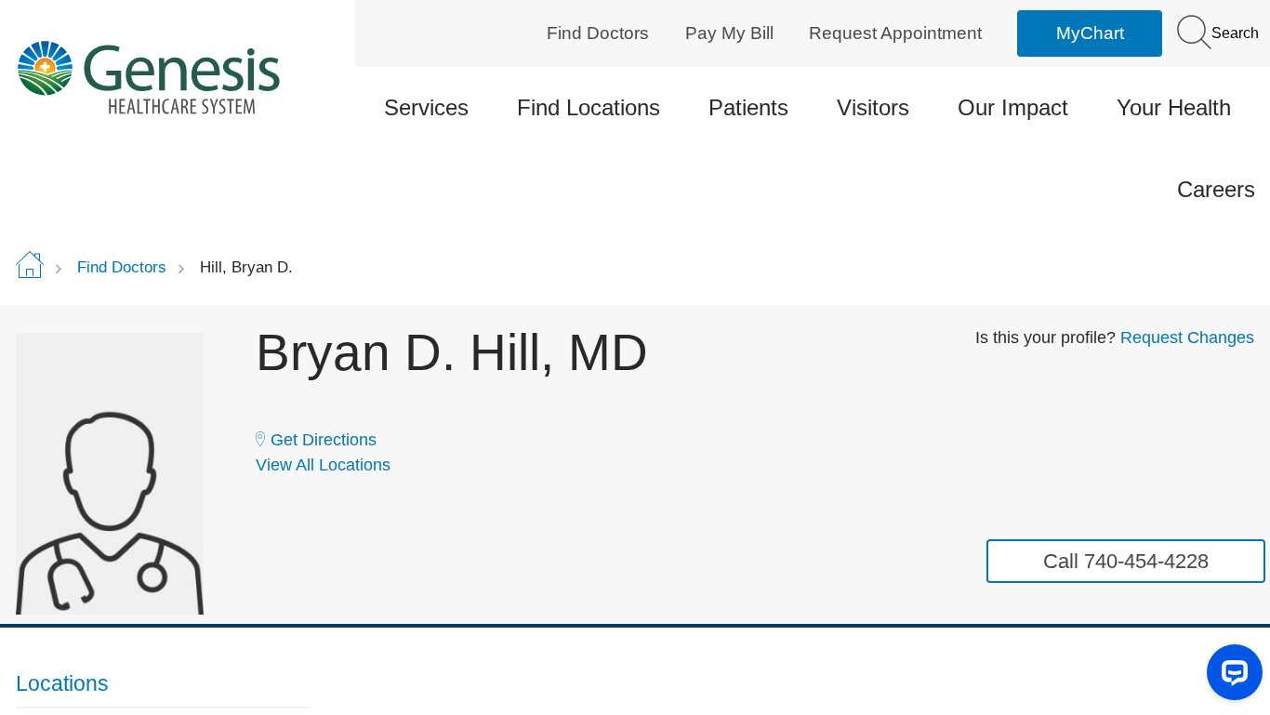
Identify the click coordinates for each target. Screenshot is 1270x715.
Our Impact (1013, 107)
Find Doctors (598, 33)
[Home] (162, 76)
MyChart (1090, 33)
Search (1233, 33)
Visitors (873, 107)
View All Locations (323, 465)
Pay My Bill (729, 33)
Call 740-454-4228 (1126, 561)
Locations (62, 683)
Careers (1216, 189)
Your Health (1174, 107)
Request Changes (1187, 337)
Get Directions (324, 439)
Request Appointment (895, 33)
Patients (748, 107)
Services (426, 107)
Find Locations (588, 107)
